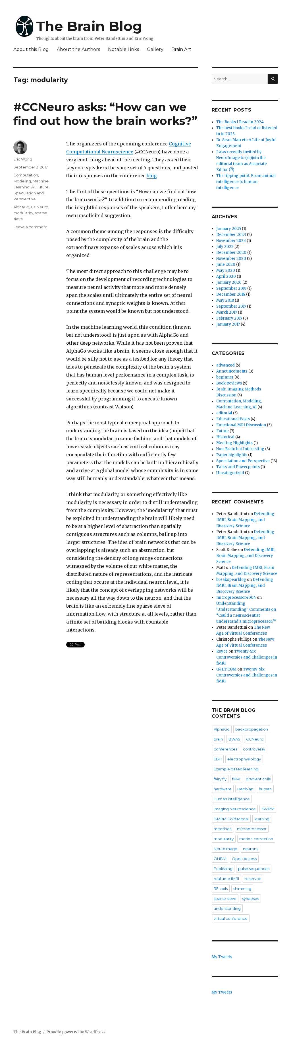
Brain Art (181, 49)
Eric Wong (22, 159)
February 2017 (229, 318)
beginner (225, 377)
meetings (222, 828)
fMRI (236, 779)
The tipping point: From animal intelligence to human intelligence (246, 181)
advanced (225, 365)
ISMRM (267, 809)
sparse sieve (225, 898)
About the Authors (78, 49)
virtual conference (231, 918)
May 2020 (225, 270)
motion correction (256, 838)
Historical (225, 437)
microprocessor (252, 828)
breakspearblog (231, 579)
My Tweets (222, 957)
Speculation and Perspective (243, 460)
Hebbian (245, 789)
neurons (250, 848)
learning (261, 819)
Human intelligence (232, 799)
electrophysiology (244, 759)
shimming (242, 888)
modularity (23, 213)
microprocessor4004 (236, 597)
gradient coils (258, 779)
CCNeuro (39, 207)
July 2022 (225, 246)
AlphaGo (21, 207)
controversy (254, 749)
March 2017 (226, 312)
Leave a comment (30, 227)
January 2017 (228, 324)
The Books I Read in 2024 (240, 122)
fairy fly (220, 779)
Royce (222, 651)
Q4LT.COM (226, 669)
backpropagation (251, 729)
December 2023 (231, 234)
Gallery (155, 49)
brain (218, 739)
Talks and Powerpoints (238, 466)
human (265, 789)
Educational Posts (233, 419)
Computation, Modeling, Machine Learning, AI (31, 181)
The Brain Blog (89, 26)
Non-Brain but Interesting (240, 449)
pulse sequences (253, 868)
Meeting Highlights (234, 443)
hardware (223, 789)
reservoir (253, 878)
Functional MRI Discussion (241, 425)
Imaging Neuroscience (235, 809)
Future (42, 187)
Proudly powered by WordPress (75, 1032)
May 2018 (225, 300)
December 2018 (230, 294)
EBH (218, 759)
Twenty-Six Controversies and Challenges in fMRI (246, 657)
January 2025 (228, 228)
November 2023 (231, 240)
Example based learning (236, 769)
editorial (224, 413)
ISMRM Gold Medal (231, 819)
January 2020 (229, 282)
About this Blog (31, 49)
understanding (227, 908)
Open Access (244, 858)
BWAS (234, 739)
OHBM (220, 858)
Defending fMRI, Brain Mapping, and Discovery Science (245, 519)
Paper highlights (231, 455)
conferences (225, 749)
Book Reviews (229, 383)
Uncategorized (230, 472)
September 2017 (231, 306)
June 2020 (225, 264)
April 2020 (226, 276)
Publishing (223, 868)
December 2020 (231, 252)
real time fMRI (226, 878)
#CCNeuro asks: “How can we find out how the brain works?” (105, 114)
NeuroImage (225, 848)
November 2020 (231, 258)
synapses (250, 898)
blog (152, 175)
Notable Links (123, 49)
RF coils (221, 888)
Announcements (232, 371)
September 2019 (231, 288)
